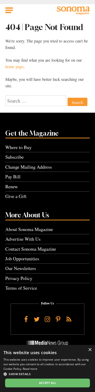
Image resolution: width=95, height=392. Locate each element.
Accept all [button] (47, 383)
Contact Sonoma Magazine (30, 249)
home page (14, 66)
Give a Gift (16, 196)
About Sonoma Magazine (29, 229)
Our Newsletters (20, 268)
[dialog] (47, 368)
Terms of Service (21, 288)
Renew (11, 186)
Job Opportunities (22, 258)
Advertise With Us (23, 239)
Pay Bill (13, 176)
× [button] (90, 350)
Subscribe (14, 157)
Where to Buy (18, 147)
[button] (47, 374)
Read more (30, 369)
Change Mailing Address (28, 167)
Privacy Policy (18, 278)
